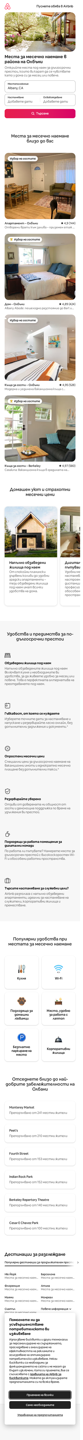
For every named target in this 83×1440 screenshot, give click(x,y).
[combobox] (40, 88)
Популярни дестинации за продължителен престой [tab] (40, 1262)
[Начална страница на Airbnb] (7, 6)
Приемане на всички (40, 1395)
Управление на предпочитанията (40, 1415)
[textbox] (22, 101)
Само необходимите (40, 1405)
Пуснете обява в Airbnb (54, 6)
